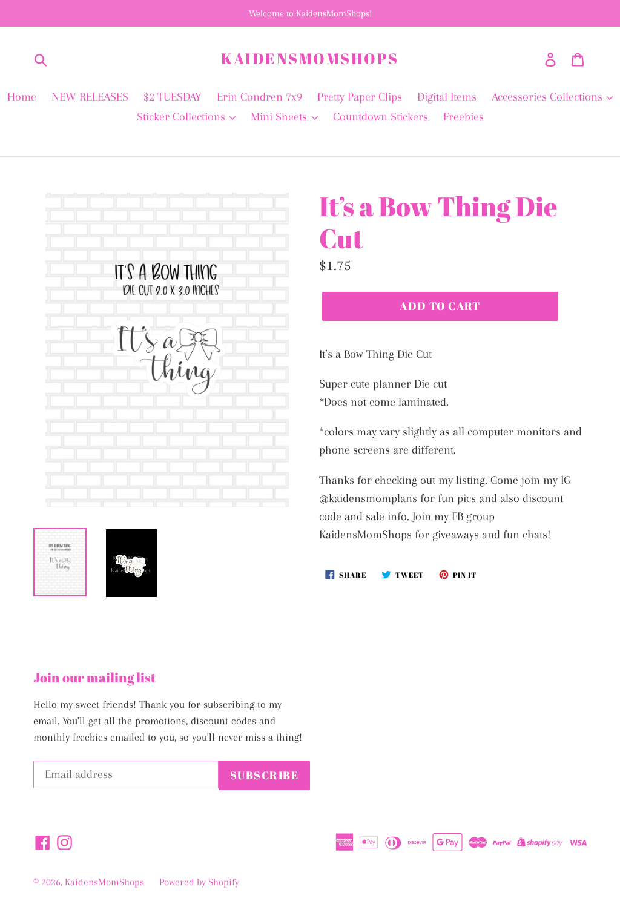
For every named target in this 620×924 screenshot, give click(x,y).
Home (21, 97)
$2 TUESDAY (172, 97)
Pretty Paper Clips (359, 97)
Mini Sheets (280, 117)
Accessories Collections (548, 97)
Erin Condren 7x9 (259, 97)
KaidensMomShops (310, 59)
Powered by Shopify (199, 882)
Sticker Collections (182, 117)
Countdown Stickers (380, 117)
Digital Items (447, 97)
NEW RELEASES (89, 97)
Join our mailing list (94, 677)
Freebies (463, 117)
